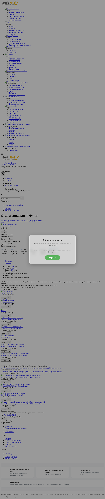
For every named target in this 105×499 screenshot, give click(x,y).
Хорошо (52, 258)
